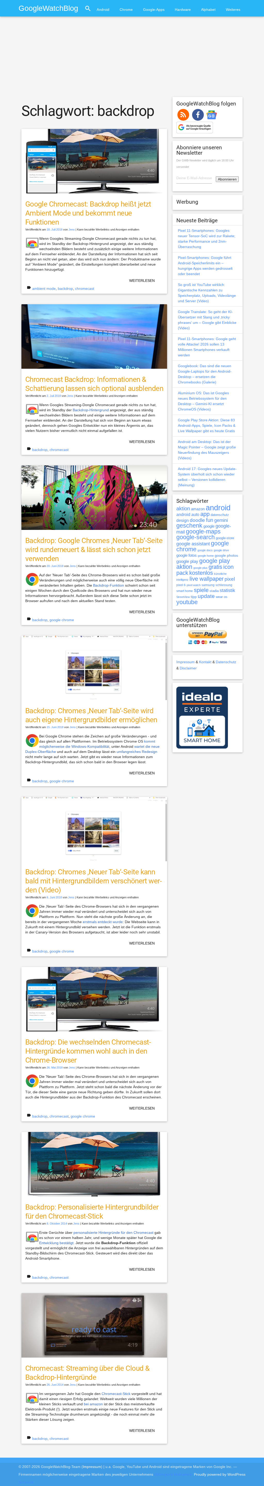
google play (187, 561)
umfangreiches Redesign (137, 752)
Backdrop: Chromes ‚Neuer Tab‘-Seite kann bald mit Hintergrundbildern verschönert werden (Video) (93, 881)
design (182, 520)
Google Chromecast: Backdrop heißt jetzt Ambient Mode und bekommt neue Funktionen (88, 213)
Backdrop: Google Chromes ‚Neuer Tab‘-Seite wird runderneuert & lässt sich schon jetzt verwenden (93, 549)
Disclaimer (188, 668)
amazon (198, 509)
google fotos (186, 555)
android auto (187, 514)
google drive (221, 550)
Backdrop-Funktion (108, 585)
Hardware (183, 9)
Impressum (185, 662)
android (218, 507)
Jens (72, 229)
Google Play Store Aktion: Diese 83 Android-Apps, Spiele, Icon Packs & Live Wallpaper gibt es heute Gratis (206, 425)
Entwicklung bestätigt (56, 1243)
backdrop (65, 288)
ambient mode (44, 288)
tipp (194, 597)
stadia (214, 591)
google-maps (203, 531)
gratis (215, 567)
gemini (221, 520)
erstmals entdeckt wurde (103, 922)
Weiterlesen (142, 280)
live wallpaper (206, 579)
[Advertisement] (132, 59)
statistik (227, 590)
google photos (226, 555)
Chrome (126, 9)
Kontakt (205, 662)
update (206, 596)
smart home (184, 591)
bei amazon (93, 1404)
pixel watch (194, 585)
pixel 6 (181, 585)
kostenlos (201, 573)
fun (209, 520)
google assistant (193, 543)
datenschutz (220, 515)
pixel (230, 579)
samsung (208, 585)
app (205, 514)
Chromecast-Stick (116, 1394)
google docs (205, 550)
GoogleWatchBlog (48, 8)
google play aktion (203, 563)
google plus (200, 567)
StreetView (183, 596)
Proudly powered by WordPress (219, 1474)
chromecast (84, 288)
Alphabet (208, 9)
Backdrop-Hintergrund (91, 410)
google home (206, 555)
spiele (201, 590)
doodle (197, 520)
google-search (195, 537)
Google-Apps (153, 9)
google (208, 526)
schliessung (224, 585)
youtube (187, 602)
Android (103, 9)
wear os (221, 597)
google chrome (62, 620)
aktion (183, 508)
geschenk (189, 525)
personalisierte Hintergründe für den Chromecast (113, 1232)
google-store (225, 538)
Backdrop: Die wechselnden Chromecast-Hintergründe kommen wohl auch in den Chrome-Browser (88, 1051)
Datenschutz (226, 662)
